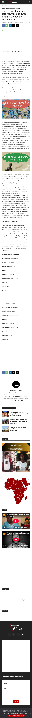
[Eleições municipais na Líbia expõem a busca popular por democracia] (5, 421)
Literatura (13, 8)
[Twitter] (19, 401)
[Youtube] (22, 401)
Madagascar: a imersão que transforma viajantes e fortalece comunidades (20, 428)
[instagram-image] (9, 599)
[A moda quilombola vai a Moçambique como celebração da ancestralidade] (5, 414)
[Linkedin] (10, 25)
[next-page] (5, 435)
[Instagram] (12, 401)
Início (3, 5)
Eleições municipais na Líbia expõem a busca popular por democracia (18, 421)
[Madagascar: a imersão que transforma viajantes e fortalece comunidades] (5, 429)
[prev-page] (2, 435)
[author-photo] (16, 388)
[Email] (13, 25)
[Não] (30, 713)
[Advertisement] (16, 57)
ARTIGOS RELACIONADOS (8, 408)
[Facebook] (3, 25)
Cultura (6, 5)
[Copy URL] (17, 25)
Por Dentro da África (7, 22)
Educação (8, 8)
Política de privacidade (18, 715)
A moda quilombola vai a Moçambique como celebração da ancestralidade (19, 413)
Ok (9, 715)
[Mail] (16, 401)
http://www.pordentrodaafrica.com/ (16, 392)
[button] (2, 2)
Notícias (17, 8)
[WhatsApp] (6, 25)
